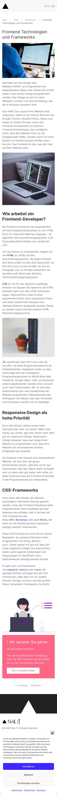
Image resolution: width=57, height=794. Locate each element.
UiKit (11, 519)
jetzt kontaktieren (23, 670)
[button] (52, 732)
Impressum (41, 790)
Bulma (43, 519)
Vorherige (22, 685)
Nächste (35, 685)
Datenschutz (17, 790)
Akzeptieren (29, 766)
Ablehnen (28, 774)
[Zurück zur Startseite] (5, 6)
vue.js (37, 569)
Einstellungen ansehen (28, 783)
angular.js (12, 569)
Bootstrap (21, 519)
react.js (23, 569)
